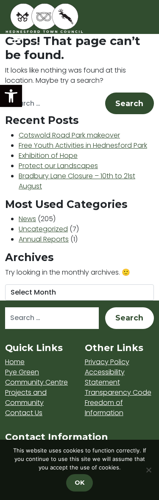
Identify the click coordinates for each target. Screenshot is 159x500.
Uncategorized (43, 229)
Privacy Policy (107, 362)
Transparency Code (118, 392)
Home (15, 362)
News (27, 219)
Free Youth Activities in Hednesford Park (83, 145)
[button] (11, 96)
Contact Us (23, 413)
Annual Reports (44, 239)
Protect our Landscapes (58, 166)
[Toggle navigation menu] (15, 39)
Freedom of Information (104, 408)
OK (79, 482)
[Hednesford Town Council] (68, 18)
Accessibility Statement (105, 377)
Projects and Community (26, 397)
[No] (148, 470)
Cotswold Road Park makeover (69, 135)
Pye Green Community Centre (36, 377)
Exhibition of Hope (48, 155)
